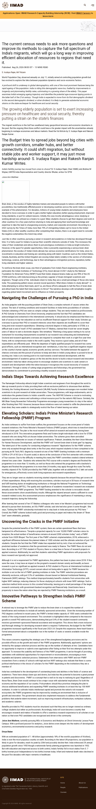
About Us (82, 783)
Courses (63, 792)
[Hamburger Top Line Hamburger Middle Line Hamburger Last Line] (92, 5)
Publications (83, 787)
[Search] (85, 5)
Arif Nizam (21, 72)
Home (62, 783)
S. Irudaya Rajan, (9, 72)
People (62, 787)
